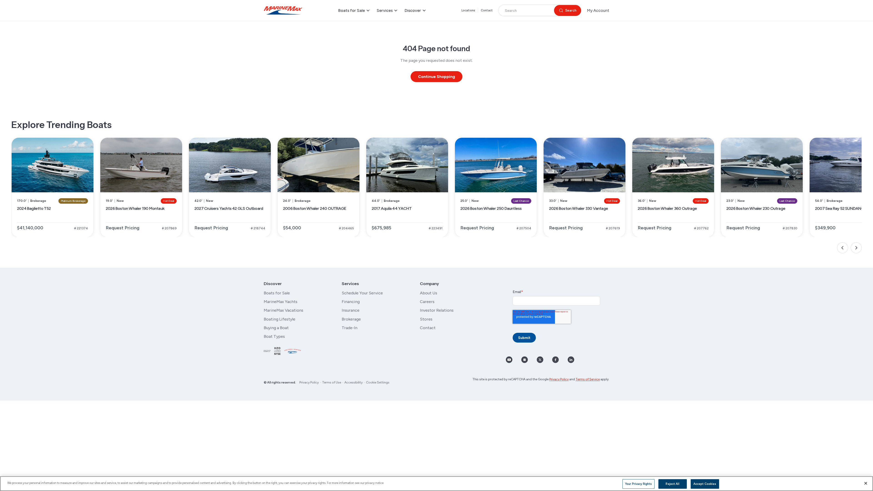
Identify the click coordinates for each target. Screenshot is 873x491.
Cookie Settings (377, 382)
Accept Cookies (704, 484)
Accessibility (353, 382)
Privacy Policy (309, 382)
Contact (487, 10)
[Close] (866, 483)
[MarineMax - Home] (283, 10)
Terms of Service (588, 379)
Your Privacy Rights (638, 484)
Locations (468, 10)
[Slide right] (856, 247)
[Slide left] (842, 247)
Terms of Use (331, 382)
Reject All (672, 484)
